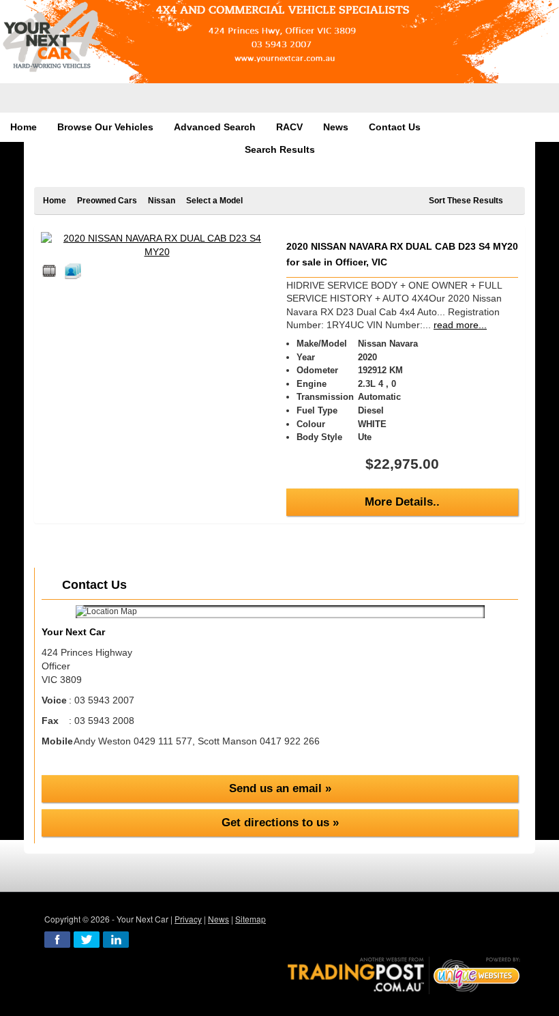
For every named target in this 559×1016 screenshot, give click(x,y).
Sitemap (250, 919)
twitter (87, 939)
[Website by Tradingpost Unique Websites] (404, 974)
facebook (57, 939)
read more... (460, 324)
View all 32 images (75, 271)
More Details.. (402, 501)
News (218, 919)
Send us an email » (280, 788)
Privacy (188, 919)
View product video (51, 271)
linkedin (116, 939)
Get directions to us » (280, 822)
